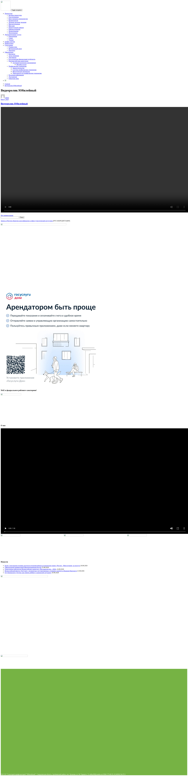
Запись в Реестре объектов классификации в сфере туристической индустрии (27, 221)
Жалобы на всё (21, 64)
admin (7, 98)
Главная (7, 84)
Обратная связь (14, 78)
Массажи (12, 26)
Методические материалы (21, 71)
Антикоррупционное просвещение (24, 63)
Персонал (12, 50)
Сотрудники (9, 45)
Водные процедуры (15, 15)
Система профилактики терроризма (24, 70)
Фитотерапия (13, 33)
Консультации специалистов (18, 19)
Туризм (11, 40)
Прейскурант (9, 43)
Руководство (13, 47)
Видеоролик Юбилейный (13, 85)
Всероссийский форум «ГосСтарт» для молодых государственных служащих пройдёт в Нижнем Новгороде (41, 571)
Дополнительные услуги (13, 34)
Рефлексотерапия (14, 29)
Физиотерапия (13, 31)
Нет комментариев (7, 215)
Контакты (12, 54)
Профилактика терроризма (18, 66)
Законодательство (18, 68)
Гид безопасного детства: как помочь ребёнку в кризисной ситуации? (28, 573)
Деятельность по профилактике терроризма (27, 73)
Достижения (13, 77)
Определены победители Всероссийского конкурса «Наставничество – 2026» (30, 569)
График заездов (10, 41)
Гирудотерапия (14, 17)
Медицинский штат (15, 49)
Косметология (13, 20)
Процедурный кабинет (16, 27)
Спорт (11, 38)
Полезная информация (16, 75)
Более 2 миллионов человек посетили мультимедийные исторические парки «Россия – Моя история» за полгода (42, 565)
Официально (9, 52)
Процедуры (8, 13)
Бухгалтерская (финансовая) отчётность (22, 59)
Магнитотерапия (14, 24)
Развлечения (13, 36)
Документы (12, 57)
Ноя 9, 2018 (5, 99)
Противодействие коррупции (18, 61)
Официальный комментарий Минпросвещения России (23, 567)
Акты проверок (14, 56)
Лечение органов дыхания (17, 22)
